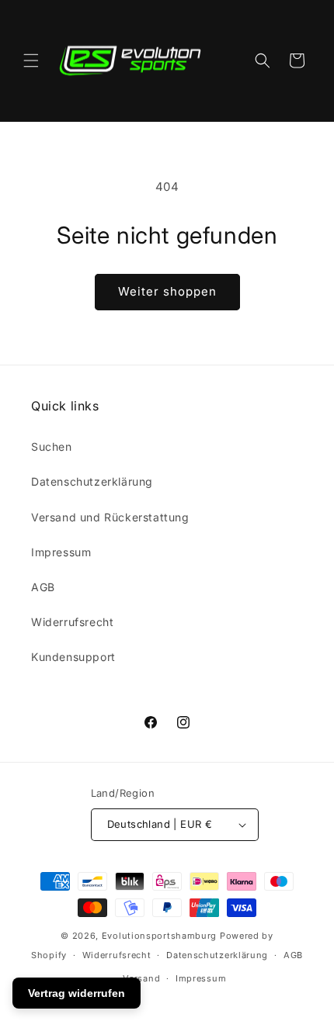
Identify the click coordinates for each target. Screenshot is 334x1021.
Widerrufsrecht (72, 621)
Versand (141, 978)
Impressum (61, 552)
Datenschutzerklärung (92, 481)
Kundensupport (73, 656)
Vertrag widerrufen (76, 993)
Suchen (51, 446)
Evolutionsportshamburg (159, 935)
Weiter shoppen (167, 291)
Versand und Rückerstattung (110, 517)
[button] (31, 60)
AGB (43, 587)
